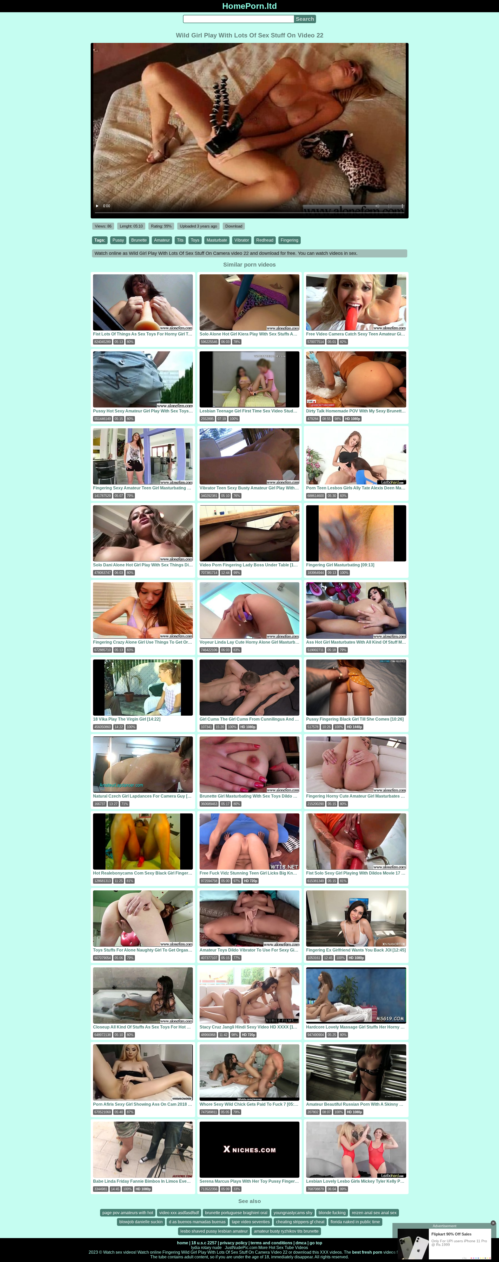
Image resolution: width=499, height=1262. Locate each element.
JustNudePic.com (241, 1247)
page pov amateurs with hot (127, 1213)
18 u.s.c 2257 (204, 1243)
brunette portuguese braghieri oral (236, 1213)
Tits (180, 240)
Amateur (162, 240)
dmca (301, 1243)
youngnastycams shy (293, 1213)
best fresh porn (367, 1252)
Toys (195, 240)
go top (316, 1243)
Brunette (139, 240)
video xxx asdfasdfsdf (179, 1213)
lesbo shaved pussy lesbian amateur (214, 1231)
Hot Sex (276, 1247)
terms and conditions (271, 1243)
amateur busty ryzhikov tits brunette (286, 1231)
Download (233, 226)
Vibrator (241, 240)
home (182, 1243)
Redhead (264, 240)
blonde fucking (332, 1213)
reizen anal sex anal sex (374, 1213)
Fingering (289, 240)
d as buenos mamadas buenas (197, 1222)
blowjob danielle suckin (141, 1222)
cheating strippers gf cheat (300, 1222)
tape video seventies (251, 1222)
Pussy (118, 240)
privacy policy (233, 1243)
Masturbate (217, 240)
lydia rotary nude (206, 1247)
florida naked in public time (355, 1222)
